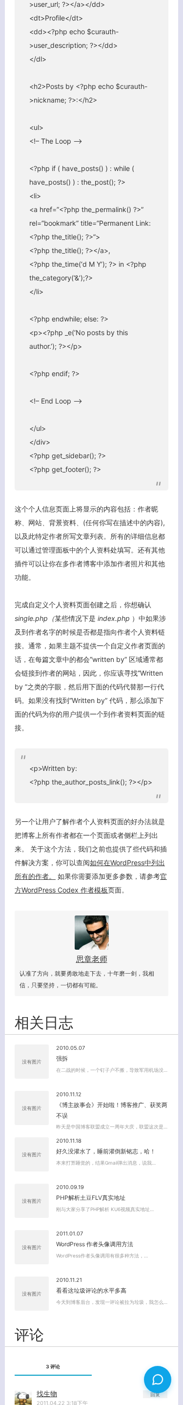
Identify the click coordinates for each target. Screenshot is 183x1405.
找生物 (47, 1393)
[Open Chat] (157, 1379)
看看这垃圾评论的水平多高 (91, 1290)
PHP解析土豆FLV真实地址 (90, 1197)
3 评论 (53, 1366)
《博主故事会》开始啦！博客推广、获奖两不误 (111, 1110)
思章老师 (91, 959)
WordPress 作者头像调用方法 (94, 1244)
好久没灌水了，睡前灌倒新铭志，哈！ (106, 1151)
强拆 (62, 1058)
